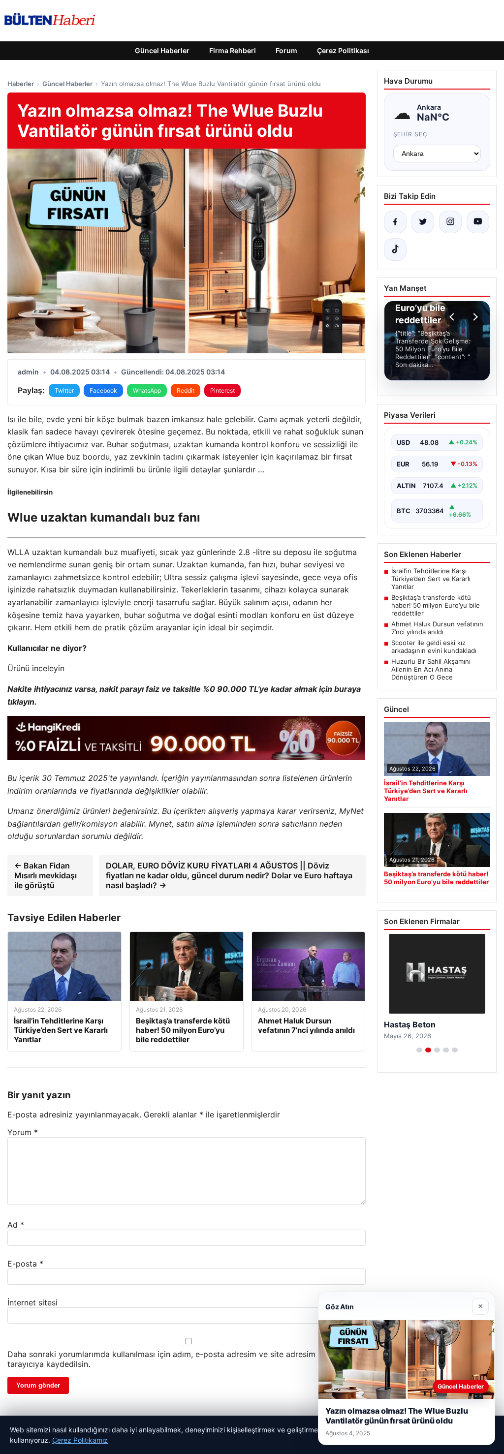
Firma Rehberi (232, 50)
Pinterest (222, 390)
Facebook (103, 390)
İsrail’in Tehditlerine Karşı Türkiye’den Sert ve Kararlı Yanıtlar (431, 578)
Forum (286, 50)
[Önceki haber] (453, 317)
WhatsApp (147, 390)
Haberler (20, 84)
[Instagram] (450, 222)
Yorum (22, 1132)
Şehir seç (410, 134)
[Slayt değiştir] (419, 1050)
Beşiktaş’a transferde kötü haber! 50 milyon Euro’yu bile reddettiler (435, 605)
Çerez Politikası (343, 50)
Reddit (185, 390)
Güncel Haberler (162, 50)
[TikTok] (395, 249)
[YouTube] (478, 222)
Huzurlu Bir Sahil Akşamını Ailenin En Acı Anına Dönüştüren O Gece (431, 669)
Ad (15, 1225)
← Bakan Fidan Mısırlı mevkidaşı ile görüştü (45, 875)
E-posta (25, 1263)
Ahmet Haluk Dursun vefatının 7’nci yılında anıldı (437, 628)
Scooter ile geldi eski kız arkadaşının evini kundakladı (433, 646)
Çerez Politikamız (80, 1440)
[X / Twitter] (422, 222)
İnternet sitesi (32, 1302)
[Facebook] (395, 222)
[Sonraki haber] (474, 317)
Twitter (64, 390)
